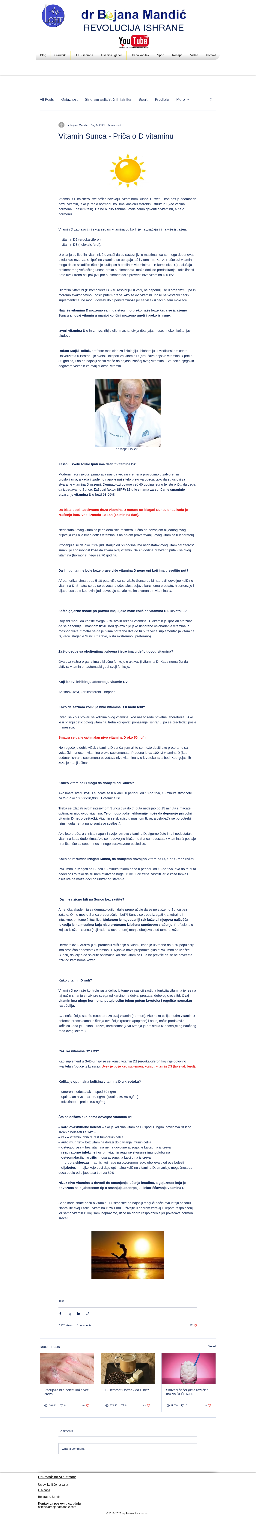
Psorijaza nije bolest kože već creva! (66, 1392)
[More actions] (195, 125)
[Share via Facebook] (60, 1313)
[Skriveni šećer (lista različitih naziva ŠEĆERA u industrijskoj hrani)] (189, 1368)
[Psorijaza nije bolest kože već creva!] (67, 1368)
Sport (143, 99)
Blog (61, 1300)
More (180, 99)
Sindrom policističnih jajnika (108, 99)
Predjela (162, 99)
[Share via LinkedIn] (78, 1313)
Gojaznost (69, 99)
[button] (140, 55)
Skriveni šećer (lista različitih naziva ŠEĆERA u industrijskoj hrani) (187, 1392)
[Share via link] (88, 1313)
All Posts (47, 99)
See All (212, 1346)
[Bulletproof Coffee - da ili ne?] (128, 1368)
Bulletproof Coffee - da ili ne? (127, 1390)
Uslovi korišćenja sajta (53, 1484)
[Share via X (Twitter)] (69, 1313)
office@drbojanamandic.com (57, 1507)
